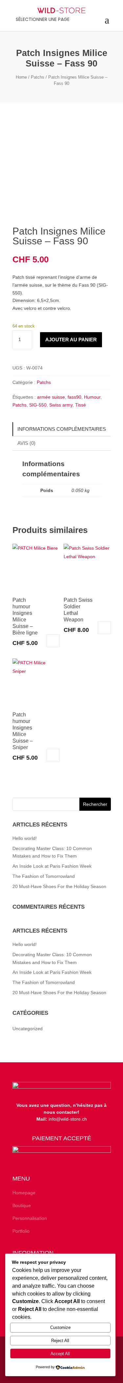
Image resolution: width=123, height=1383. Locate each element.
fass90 (74, 397)
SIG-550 (38, 404)
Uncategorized (27, 1028)
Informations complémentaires (61, 429)
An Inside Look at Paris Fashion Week (52, 866)
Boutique (21, 1205)
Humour (92, 397)
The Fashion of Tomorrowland (43, 876)
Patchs (37, 77)
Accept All (60, 1353)
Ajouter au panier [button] (53, 640)
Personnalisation (29, 1218)
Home (21, 77)
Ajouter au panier (71, 339)
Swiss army (60, 404)
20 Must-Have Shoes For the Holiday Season (59, 886)
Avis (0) (26, 443)
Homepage (23, 1192)
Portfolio (21, 1231)
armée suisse (51, 397)
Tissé (80, 404)
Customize (60, 1327)
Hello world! (24, 838)
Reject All (60, 1340)
